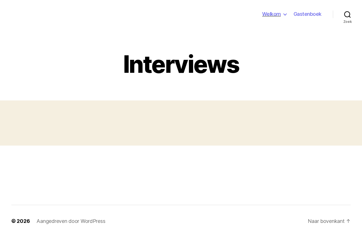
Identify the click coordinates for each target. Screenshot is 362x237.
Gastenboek (308, 14)
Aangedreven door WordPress (70, 221)
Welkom (271, 14)
